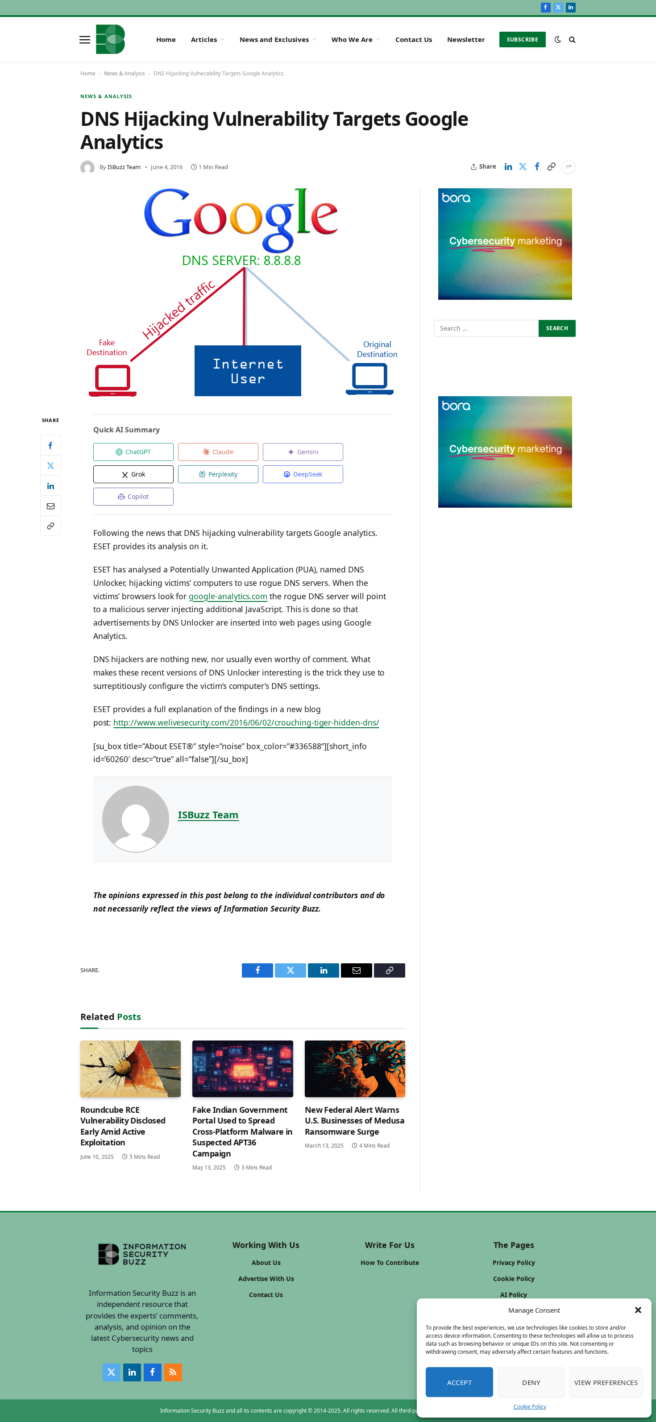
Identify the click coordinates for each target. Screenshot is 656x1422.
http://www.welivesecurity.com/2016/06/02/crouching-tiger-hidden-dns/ (246, 722)
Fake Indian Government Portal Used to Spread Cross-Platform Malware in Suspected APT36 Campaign (242, 1131)
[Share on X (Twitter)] (522, 167)
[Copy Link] (551, 167)
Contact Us (413, 39)
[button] (638, 1310)
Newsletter (466, 39)
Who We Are (352, 39)
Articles (204, 39)
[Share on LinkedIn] (508, 167)
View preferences (606, 1382)
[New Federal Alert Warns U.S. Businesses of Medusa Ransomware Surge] (355, 1069)
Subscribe (522, 39)
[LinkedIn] (50, 486)
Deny (531, 1382)
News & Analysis (124, 73)
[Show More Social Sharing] (568, 167)
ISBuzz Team (124, 167)
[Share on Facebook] (537, 167)
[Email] (50, 506)
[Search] (571, 39)
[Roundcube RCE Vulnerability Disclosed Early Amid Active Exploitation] (130, 1069)
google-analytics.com (228, 596)
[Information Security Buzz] (110, 39)
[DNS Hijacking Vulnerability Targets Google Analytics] (242, 294)
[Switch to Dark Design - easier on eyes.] (557, 39)
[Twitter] (50, 466)
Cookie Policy (530, 1406)
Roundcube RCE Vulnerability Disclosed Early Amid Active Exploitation (123, 1126)
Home (166, 39)
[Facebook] (50, 445)
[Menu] (84, 39)
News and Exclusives (274, 39)
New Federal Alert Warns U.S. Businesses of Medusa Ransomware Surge (355, 1120)
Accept (459, 1382)
